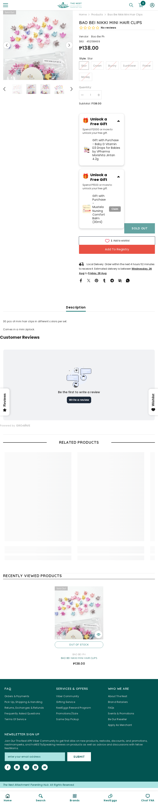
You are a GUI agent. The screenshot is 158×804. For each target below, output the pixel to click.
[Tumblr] (104, 280)
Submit (79, 757)
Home (83, 14)
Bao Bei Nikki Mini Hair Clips (79, 658)
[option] (38, 45)
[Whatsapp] (128, 280)
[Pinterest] (96, 280)
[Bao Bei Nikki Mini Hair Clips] (79, 612)
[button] (6, 45)
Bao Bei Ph (98, 36)
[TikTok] (35, 767)
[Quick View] (98, 634)
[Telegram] (112, 280)
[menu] (5, 5)
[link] (38, 552)
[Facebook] (81, 280)
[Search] (131, 5)
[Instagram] (17, 767)
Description (76, 307)
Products (97, 14)
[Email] (120, 280)
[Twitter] (89, 280)
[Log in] (152, 5)
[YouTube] (45, 767)
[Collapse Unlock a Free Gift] (118, 121)
